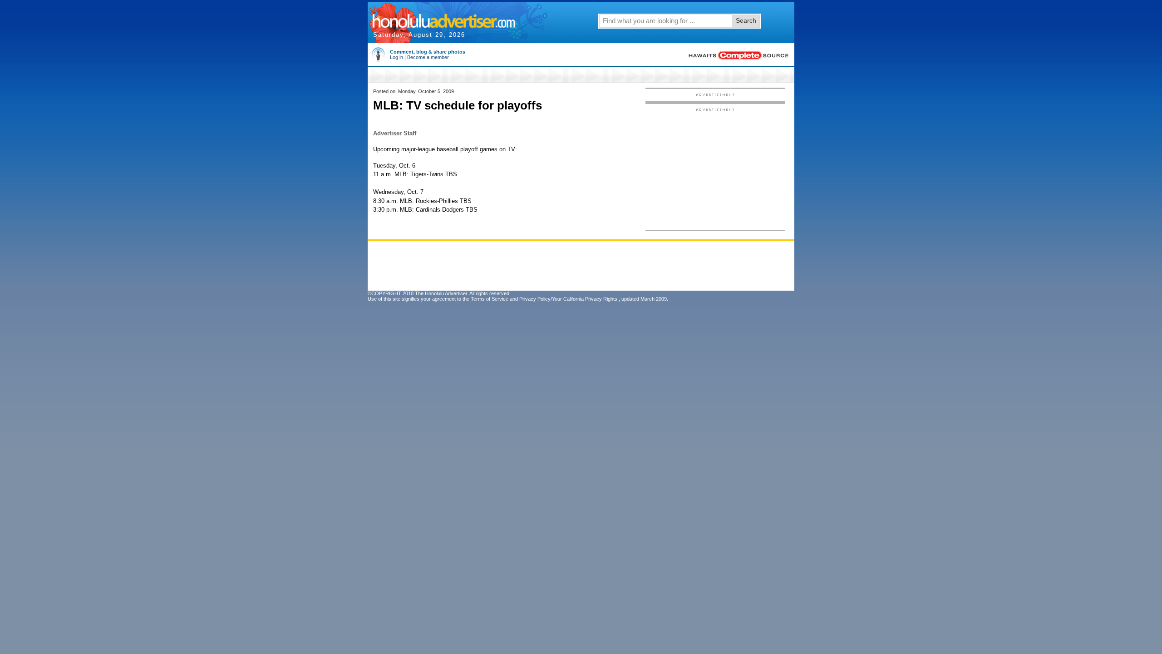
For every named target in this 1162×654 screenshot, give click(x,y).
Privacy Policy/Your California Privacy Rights (568, 299)
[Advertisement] (715, 168)
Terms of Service (489, 299)
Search (746, 20)
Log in (396, 57)
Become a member (428, 57)
